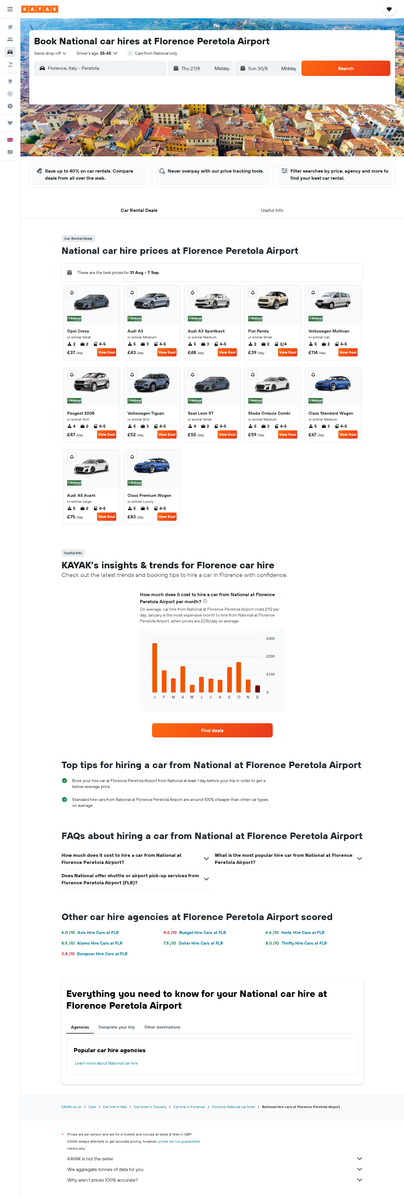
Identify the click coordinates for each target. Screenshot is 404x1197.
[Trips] (10, 123)
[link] (212, 730)
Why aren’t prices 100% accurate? (102, 1180)
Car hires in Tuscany (150, 1106)
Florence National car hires (233, 1106)
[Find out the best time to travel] (10, 106)
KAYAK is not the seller (90, 1159)
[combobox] (50, 53)
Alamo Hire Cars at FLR (92, 943)
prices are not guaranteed (179, 1141)
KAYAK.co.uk (71, 1106)
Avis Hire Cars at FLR (90, 932)
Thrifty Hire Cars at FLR (296, 943)
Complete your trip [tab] (116, 1027)
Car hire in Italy (115, 1106)
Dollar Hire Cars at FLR (193, 943)
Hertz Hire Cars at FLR (295, 932)
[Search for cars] (10, 52)
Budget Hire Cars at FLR (195, 932)
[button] (10, 9)
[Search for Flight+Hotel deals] (10, 64)
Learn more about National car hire (106, 1063)
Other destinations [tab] (162, 1027)
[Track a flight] (10, 94)
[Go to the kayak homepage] (39, 9)
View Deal (106, 352)
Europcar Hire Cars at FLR (94, 953)
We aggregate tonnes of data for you (105, 1169)
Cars (92, 1106)
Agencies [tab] (80, 1027)
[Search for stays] (10, 40)
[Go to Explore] (10, 81)
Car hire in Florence (189, 1106)
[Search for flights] (10, 27)
